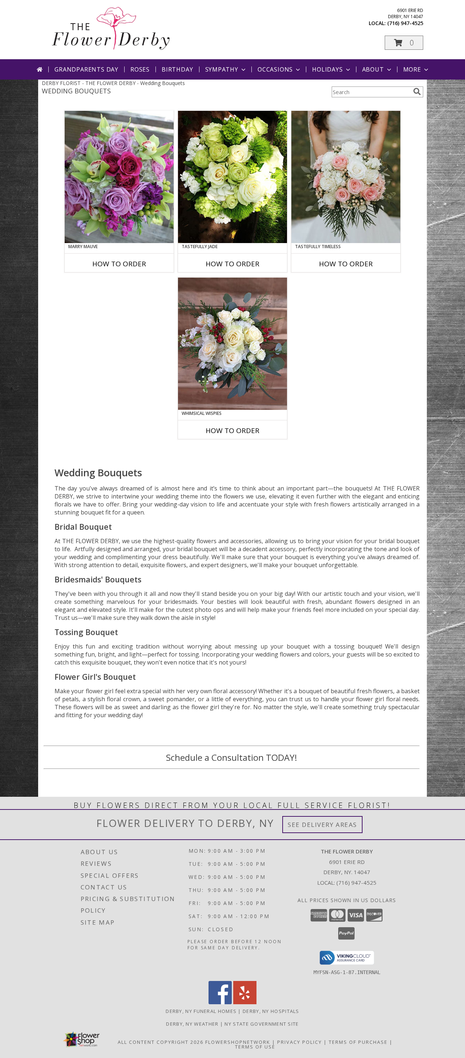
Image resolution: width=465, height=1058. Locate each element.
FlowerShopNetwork (237, 1042)
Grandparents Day (86, 69)
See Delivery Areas (322, 824)
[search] (417, 92)
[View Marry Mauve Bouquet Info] (119, 177)
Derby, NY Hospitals (271, 1011)
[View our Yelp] (244, 1002)
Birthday (177, 69)
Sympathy (221, 69)
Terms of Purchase (358, 1042)
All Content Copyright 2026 (160, 1042)
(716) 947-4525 (405, 23)
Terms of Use (255, 1046)
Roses (140, 69)
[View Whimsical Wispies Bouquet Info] (232, 344)
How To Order (119, 263)
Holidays (327, 69)
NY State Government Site (262, 1024)
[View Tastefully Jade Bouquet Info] (232, 177)
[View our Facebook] (220, 1002)
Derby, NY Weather (192, 1024)
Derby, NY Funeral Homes (201, 1011)
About (373, 69)
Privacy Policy (299, 1042)
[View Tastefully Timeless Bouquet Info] (345, 177)
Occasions (275, 69)
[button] (404, 43)
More (412, 69)
